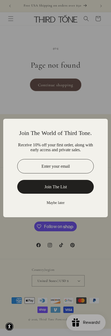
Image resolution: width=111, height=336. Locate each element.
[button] (9, 326)
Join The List (55, 187)
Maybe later (56, 203)
